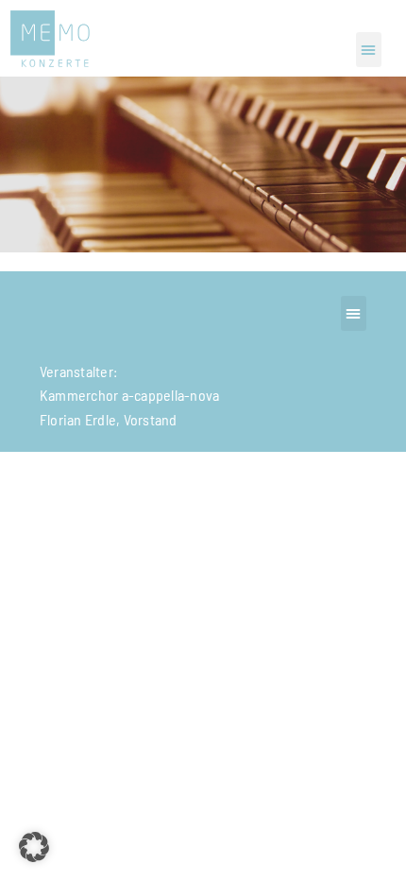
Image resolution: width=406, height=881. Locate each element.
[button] (368, 49)
